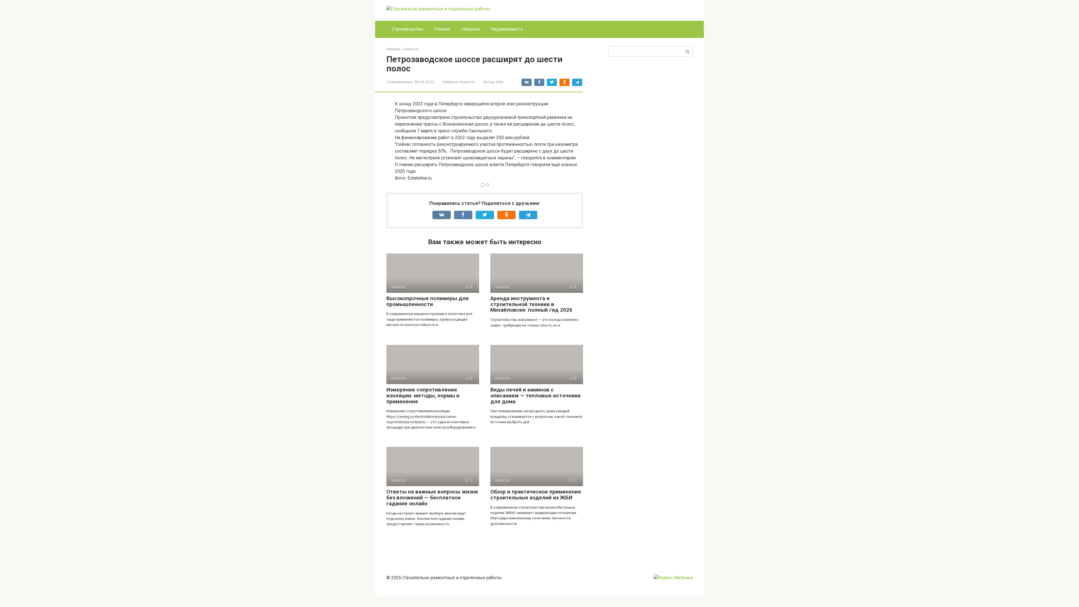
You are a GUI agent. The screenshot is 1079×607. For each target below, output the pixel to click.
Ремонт (442, 29)
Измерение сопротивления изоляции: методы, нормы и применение (422, 395)
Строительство (407, 29)
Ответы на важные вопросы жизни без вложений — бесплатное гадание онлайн (432, 497)
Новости (470, 29)
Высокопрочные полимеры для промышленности (427, 301)
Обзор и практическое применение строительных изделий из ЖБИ (535, 494)
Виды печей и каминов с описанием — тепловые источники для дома (535, 395)
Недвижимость (507, 29)
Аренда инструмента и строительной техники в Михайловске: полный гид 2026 (531, 304)
